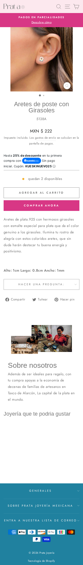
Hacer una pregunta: (41, 284)
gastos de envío (45, 137)
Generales (40, 491)
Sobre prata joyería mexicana (40, 506)
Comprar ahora (41, 205)
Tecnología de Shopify (41, 561)
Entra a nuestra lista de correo (40, 520)
